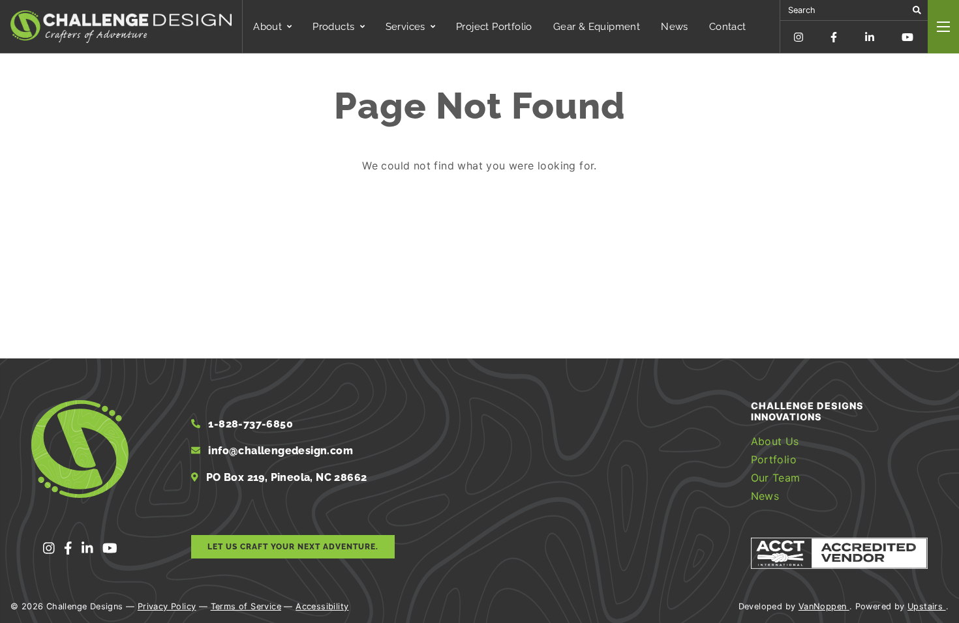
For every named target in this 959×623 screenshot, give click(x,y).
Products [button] (333, 27)
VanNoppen (824, 606)
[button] (917, 10)
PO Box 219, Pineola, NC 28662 (285, 477)
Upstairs (926, 606)
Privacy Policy (167, 606)
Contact (727, 27)
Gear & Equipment (596, 27)
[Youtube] (907, 37)
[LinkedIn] (869, 37)
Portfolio (774, 459)
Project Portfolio (494, 27)
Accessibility (322, 606)
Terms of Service (246, 606)
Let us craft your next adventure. (292, 546)
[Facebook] (834, 37)
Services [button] (405, 27)
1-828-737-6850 (249, 424)
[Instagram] (798, 37)
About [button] (267, 27)
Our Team (775, 477)
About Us (775, 441)
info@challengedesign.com (280, 450)
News (674, 27)
